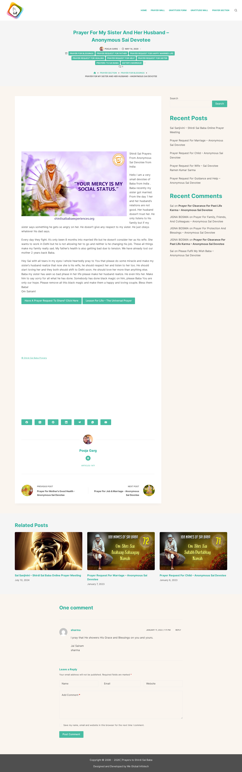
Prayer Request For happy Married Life (151, 53)
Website (151, 683)
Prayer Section (220, 10)
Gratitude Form (178, 10)
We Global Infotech (138, 766)
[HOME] (95, 73)
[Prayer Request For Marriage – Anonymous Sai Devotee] (121, 551)
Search (174, 98)
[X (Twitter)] (40, 422)
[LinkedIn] (66, 422)
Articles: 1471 (88, 465)
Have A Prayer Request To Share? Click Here (51, 300)
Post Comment (71, 734)
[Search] (236, 10)
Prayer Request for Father (112, 53)
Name (65, 683)
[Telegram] (79, 422)
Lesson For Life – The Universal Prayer (109, 300)
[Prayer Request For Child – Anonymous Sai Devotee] (193, 551)
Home (144, 10)
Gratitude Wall (199, 10)
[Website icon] (88, 458)
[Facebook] (26, 422)
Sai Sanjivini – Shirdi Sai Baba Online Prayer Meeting (48, 575)
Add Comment (71, 694)
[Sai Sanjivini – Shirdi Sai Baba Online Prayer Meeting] (48, 551)
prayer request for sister (152, 58)
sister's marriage (132, 63)
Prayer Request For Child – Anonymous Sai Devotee (193, 575)
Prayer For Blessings (82, 53)
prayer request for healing (88, 58)
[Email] (105, 422)
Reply (178, 630)
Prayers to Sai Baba (107, 63)
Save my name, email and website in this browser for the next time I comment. (103, 725)
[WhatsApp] (92, 422)
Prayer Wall (158, 10)
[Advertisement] (88, 127)
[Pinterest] (53, 422)
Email (107, 683)
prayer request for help (121, 58)
